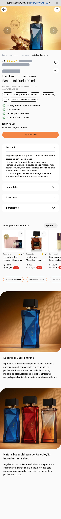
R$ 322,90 (30, 265)
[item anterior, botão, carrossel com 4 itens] (7, 30)
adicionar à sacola (13, 279)
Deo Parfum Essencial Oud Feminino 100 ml (19, 86)
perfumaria (14, 55)
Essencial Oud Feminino (18, 357)
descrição (11, 147)
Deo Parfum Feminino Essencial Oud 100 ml (19, 78)
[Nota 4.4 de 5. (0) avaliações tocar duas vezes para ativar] (25, 61)
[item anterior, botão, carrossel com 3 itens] (6, 3)
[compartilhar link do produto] (56, 70)
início (4, 55)
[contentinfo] (21, 254)
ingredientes (12, 207)
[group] (27, 2)
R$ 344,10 (7, 265)
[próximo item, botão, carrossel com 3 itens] (49, 3)
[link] (13, 260)
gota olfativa (12, 187)
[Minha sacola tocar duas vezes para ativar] (57, 9)
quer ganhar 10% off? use (18, 3)
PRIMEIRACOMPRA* (39, 3)
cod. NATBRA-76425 (10, 89)
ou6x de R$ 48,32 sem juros (14, 127)
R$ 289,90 (8, 124)
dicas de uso (12, 197)
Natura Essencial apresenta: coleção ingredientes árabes (27, 456)
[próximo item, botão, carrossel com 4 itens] (54, 30)
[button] (56, 62)
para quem (25, 55)
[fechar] (57, 3)
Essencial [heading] (7, 254)
